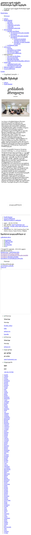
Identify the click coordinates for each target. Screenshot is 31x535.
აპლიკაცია (7, 47)
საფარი (9, 48)
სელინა (6, 227)
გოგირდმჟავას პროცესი (15, 258)
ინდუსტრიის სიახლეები (14, 65)
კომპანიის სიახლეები (14, 64)
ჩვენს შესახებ (8, 20)
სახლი (6, 19)
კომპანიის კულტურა (13, 25)
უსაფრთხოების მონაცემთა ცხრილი (18, 61)
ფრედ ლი (25, 226)
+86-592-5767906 (8, 372)
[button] (15, 205)
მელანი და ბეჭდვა (13, 51)
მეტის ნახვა (4, 13)
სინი (20, 226)
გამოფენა (10, 26)
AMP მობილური (14, 252)
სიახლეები (7, 62)
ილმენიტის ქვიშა (12, 45)
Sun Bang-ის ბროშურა (13, 56)
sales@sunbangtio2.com (18, 224)
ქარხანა (9, 22)
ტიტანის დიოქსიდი (13, 31)
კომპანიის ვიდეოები (13, 28)
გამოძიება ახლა (6, 237)
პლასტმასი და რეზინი (14, 50)
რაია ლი (3, 267)
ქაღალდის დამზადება (14, 53)
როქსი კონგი (14, 226)
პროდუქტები (8, 29)
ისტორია (10, 23)
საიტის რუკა (4, 252)
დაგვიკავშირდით (9, 68)
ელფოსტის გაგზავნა (7, 265)
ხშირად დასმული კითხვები (12, 67)
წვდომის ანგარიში (13, 59)
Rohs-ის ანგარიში (12, 58)
